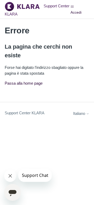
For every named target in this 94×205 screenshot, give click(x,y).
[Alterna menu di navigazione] (72, 6)
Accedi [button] (75, 12)
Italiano (79, 113)
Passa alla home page (24, 83)
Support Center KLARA (24, 113)
